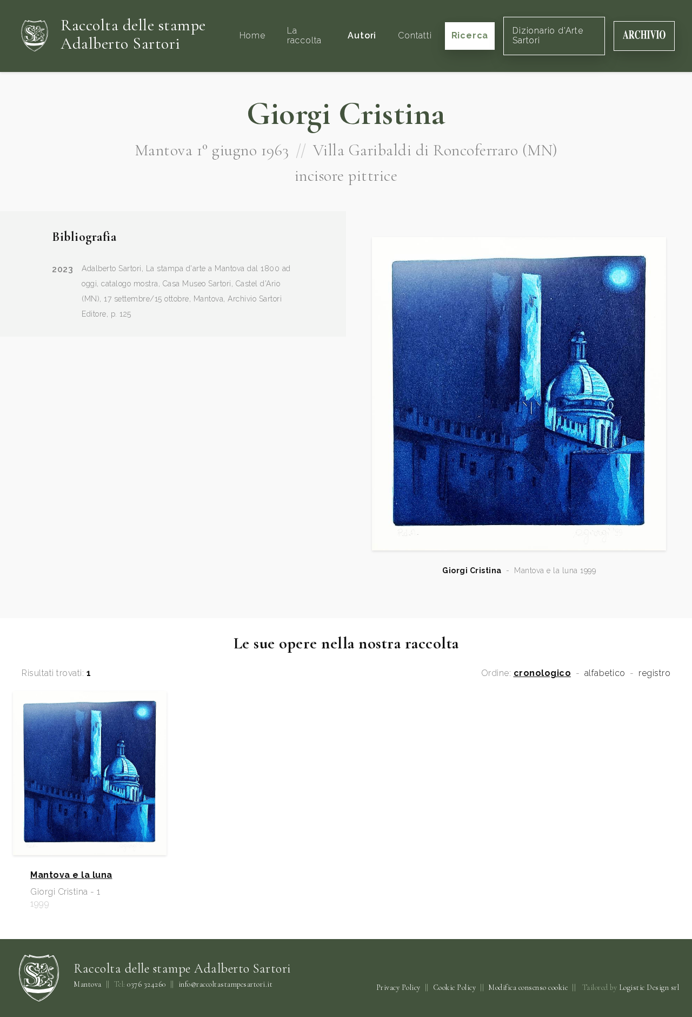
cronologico (542, 673)
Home (252, 35)
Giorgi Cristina (472, 570)
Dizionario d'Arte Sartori (548, 35)
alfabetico (605, 673)
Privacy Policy (398, 987)
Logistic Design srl (649, 987)
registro (654, 673)
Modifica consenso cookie (528, 987)
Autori (362, 35)
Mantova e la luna (71, 875)
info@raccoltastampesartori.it (225, 984)
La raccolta (304, 35)
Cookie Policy (454, 987)
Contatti (414, 35)
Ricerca (470, 35)
